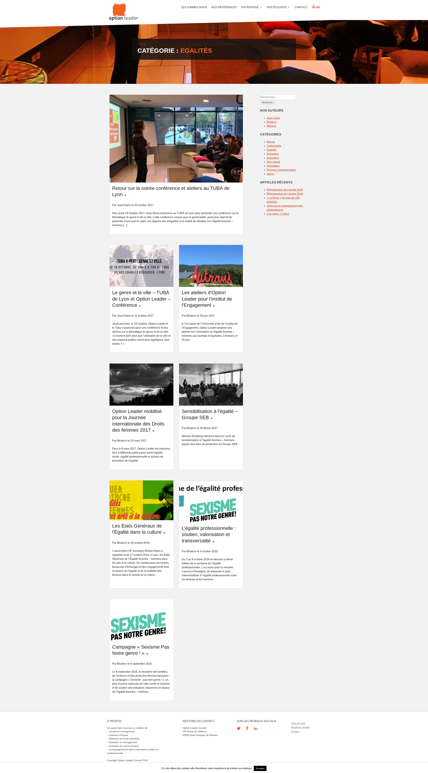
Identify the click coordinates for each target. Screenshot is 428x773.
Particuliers (277, 7)
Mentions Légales (300, 727)
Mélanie (271, 126)
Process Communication (281, 169)
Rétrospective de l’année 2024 (285, 193)
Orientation (273, 165)
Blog (316, 7)
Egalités (271, 149)
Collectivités (274, 145)
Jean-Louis (273, 118)
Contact (301, 7)
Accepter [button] (260, 768)
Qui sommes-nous (194, 7)
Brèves (271, 141)
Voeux (270, 174)
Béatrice (272, 122)
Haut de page (298, 723)
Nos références (224, 7)
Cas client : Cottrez (278, 213)
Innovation (273, 157)
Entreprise (250, 7)
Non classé (273, 161)
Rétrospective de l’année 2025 (285, 189)
